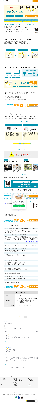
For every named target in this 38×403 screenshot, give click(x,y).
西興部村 (24, 209)
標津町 (19, 212)
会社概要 (4, 394)
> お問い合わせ (15, 384)
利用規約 (8, 394)
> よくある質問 (15, 383)
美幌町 (9, 209)
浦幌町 (24, 211)
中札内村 (9, 211)
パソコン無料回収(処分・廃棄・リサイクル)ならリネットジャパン (8, 376)
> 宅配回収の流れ (4, 379)
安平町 (12, 210)
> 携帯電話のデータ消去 (17, 381)
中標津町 (15, 212)
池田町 (18, 211)
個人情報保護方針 (20, 394)
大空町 (6, 210)
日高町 (18, 210)
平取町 (21, 210)
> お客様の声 (15, 385)
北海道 (5, 203)
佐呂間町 (12, 209)
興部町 (21, 209)
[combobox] (8, 328)
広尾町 (15, 211)
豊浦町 (9, 210)
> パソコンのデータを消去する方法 (18, 380)
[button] (8, 338)
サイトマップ (33, 394)
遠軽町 (15, 209)
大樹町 (13, 211)
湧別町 (18, 209)
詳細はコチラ (22, 143)
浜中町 (27, 211)
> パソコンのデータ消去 (17, 379)
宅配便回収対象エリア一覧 (20, 376)
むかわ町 (15, 210)
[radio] (25, 315)
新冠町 (24, 210)
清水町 (6, 211)
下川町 (6, 209)
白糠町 (13, 212)
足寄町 (21, 211)
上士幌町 (27, 210)
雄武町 (28, 209)
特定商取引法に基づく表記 (14, 394)
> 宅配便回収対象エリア (31, 380)
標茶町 (6, 212)
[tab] (5, 321)
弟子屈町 (9, 212)
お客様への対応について (27, 394)
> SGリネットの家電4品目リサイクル (33, 381)
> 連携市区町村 (30, 379)
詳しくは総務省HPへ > (22, 174)
